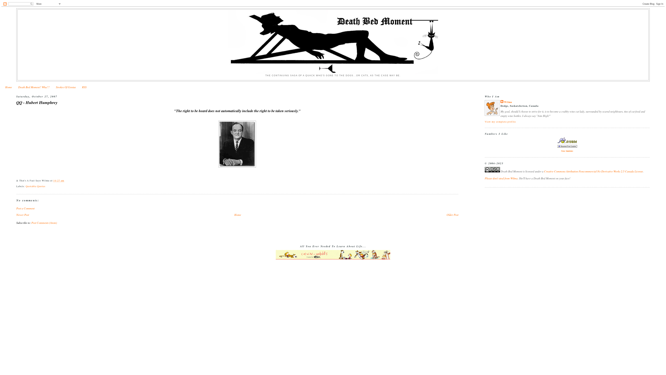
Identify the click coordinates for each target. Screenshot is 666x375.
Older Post (452, 214)
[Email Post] (65, 180)
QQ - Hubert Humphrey (37, 102)
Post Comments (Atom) (44, 222)
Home (8, 87)
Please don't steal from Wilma (501, 178)
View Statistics (567, 150)
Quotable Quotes (35, 186)
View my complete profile (500, 121)
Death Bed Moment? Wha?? (34, 87)
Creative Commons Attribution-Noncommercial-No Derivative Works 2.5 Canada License (593, 171)
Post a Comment (25, 208)
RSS (84, 87)
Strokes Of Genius (66, 87)
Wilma (508, 102)
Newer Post (22, 214)
